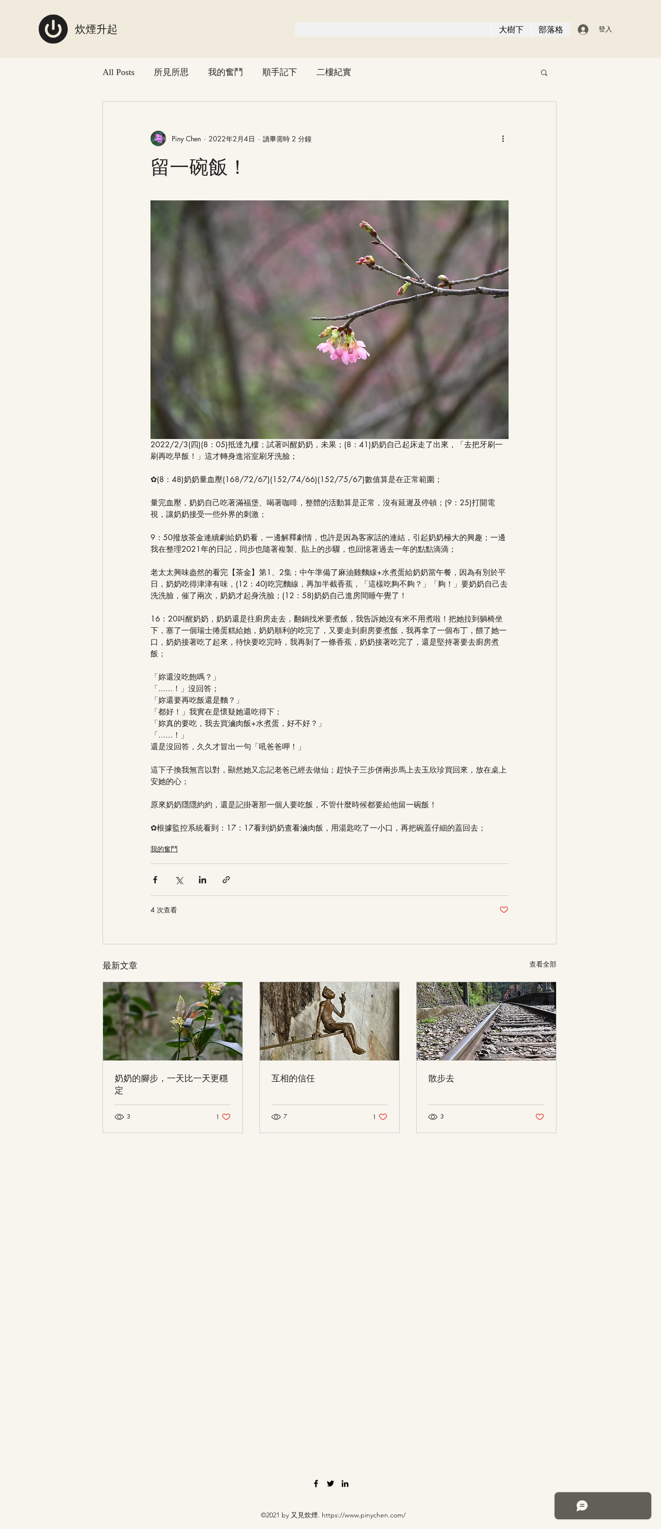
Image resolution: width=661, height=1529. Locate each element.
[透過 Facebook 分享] (155, 879)
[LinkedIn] (345, 1483)
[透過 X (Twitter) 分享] (178, 879)
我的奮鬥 (225, 72)
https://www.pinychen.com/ (364, 1515)
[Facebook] (316, 1483)
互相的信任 (293, 1078)
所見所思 (171, 72)
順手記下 (279, 72)
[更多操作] (503, 138)
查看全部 (542, 964)
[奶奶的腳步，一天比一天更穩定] (172, 1021)
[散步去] (486, 1021)
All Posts (119, 72)
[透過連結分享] (226, 879)
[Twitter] (330, 1483)
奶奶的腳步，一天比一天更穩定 (171, 1084)
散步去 (441, 1078)
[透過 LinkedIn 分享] (202, 879)
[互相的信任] (329, 1021)
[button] (544, 72)
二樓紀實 (333, 72)
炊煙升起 (96, 29)
